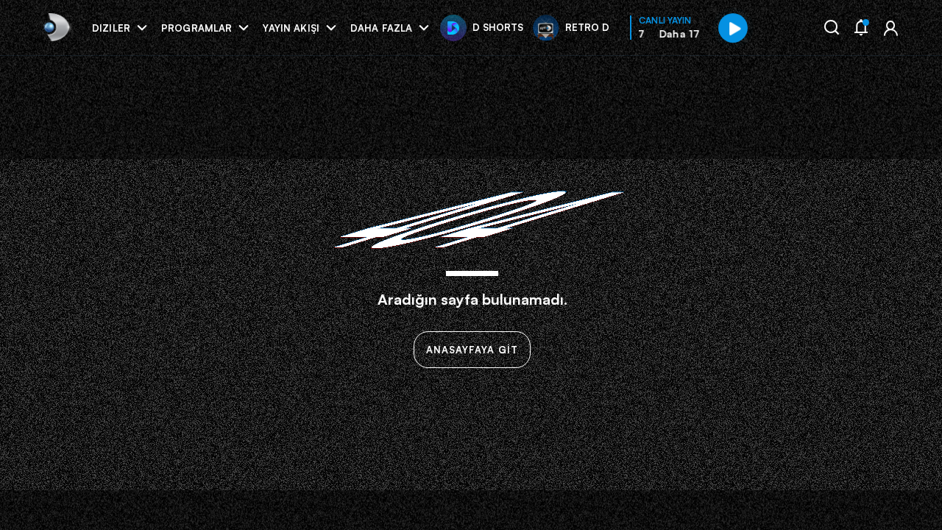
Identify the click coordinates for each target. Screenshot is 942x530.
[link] (55, 27)
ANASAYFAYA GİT (472, 350)
